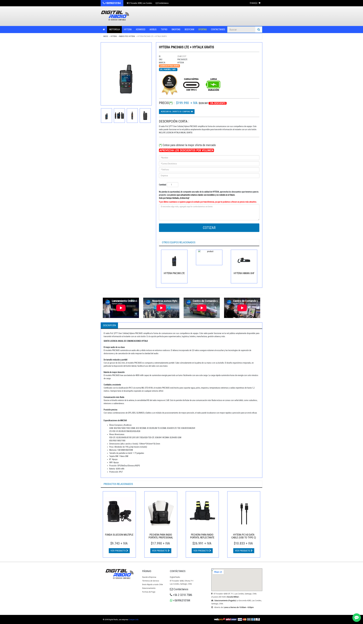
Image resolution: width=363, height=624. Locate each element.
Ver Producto (118, 550)
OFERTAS (202, 29)
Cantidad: (162, 185)
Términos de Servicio (150, 581)
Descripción (109, 325)
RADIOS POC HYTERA (127, 36)
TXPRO (164, 29)
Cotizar (209, 228)
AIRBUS (153, 29)
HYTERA (128, 29)
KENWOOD (140, 29)
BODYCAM (189, 29)
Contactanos (218, 29)
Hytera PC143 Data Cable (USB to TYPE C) (243, 536)
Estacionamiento (149, 588)
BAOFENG (176, 29)
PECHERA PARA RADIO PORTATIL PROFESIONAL (161, 536)
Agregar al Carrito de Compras (176, 111)
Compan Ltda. (134, 619)
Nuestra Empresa (149, 577)
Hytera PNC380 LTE (174, 273)
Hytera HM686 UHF (244, 273)
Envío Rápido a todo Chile (152, 584)
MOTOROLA (114, 29)
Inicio (105, 36)
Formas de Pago (148, 592)
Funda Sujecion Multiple (119, 534)
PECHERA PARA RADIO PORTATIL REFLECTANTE (202, 536)
